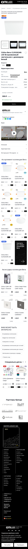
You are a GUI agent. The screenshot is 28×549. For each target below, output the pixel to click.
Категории (6, 455)
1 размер (11, 295)
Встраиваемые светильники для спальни (12, 349)
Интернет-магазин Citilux (19, 452)
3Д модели (6, 481)
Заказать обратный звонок (7, 505)
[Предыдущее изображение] (3, 27)
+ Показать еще (6, 357)
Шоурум (18, 462)
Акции (5, 472)
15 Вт (25, 185)
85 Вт (22, 387)
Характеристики (5, 149)
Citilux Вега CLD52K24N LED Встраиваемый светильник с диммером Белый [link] (11, 12)
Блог (17, 485)
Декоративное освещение (7, 458)
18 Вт (3, 65)
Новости (18, 483)
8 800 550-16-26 (22, 1)
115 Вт (25, 387)
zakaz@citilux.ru (7, 501)
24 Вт (8, 65)
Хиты (5, 471)
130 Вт (12, 387)
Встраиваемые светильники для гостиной (12, 345)
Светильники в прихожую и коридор (11, 353)
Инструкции (19, 487)
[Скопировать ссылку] (3, 119)
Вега (25, 72)
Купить (14, 104)
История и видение (18, 479)
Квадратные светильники (8, 337)
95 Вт (9, 387)
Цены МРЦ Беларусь (6, 484)
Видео (3, 123)
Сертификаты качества (19, 489)
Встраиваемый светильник (15, 75)
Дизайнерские (7, 469)
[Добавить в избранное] (26, 53)
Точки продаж (19, 460)
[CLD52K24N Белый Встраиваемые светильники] (14, 45)
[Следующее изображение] (24, 27)
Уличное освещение (6, 466)
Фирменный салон (7, 512)
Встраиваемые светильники (9, 334)
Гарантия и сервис (20, 455)
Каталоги (6, 480)
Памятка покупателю (18, 458)
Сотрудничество (7, 478)
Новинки (6, 452)
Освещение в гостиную (8, 341)
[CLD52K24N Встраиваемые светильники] (5, 45)
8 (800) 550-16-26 (7, 497)
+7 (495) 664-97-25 (7, 499)
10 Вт (22, 185)
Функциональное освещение (7, 461)
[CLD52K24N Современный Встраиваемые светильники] (22, 45)
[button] (14, 28)
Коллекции (6, 453)
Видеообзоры (19, 481)
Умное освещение (8, 464)
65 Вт (19, 387)
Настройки (7, 545)
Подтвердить (20, 545)
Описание (4, 145)
